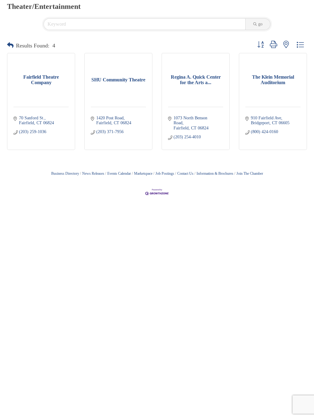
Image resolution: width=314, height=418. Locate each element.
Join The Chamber (249, 173)
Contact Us (185, 173)
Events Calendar (119, 173)
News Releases (93, 173)
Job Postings (164, 173)
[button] (10, 45)
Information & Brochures (215, 173)
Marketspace (143, 173)
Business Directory (65, 173)
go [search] (260, 24)
